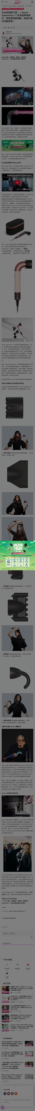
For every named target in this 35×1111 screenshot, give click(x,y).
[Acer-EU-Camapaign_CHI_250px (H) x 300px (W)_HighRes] (17, 555)
